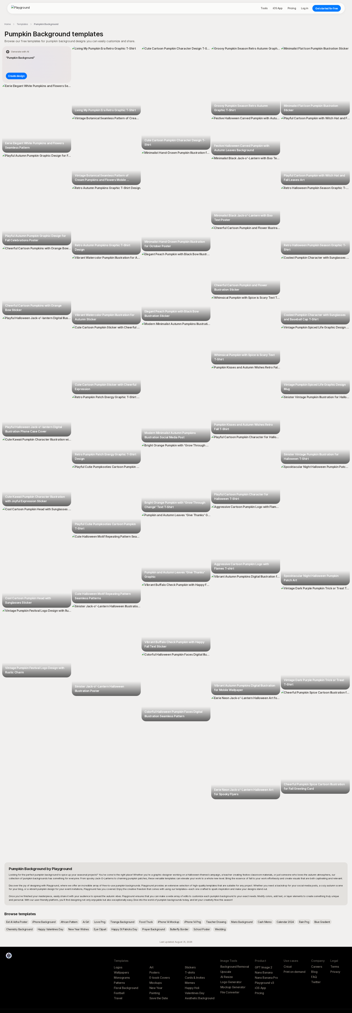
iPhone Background (44, 921)
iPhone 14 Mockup (168, 921)
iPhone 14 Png (192, 921)
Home (7, 24)
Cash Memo (265, 921)
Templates (22, 24)
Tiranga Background (122, 921)
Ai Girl (86, 921)
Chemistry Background (19, 929)
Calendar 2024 (285, 921)
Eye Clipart (100, 929)
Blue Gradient (322, 921)
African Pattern (69, 921)
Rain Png (304, 921)
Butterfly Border (179, 929)
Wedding (220, 929)
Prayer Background (153, 929)
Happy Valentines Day (50, 929)
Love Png (99, 921)
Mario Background (242, 921)
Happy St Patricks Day (124, 929)
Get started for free (326, 8)
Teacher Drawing (216, 921)
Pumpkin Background (46, 24)
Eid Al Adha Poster (16, 921)
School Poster (202, 929)
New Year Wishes (78, 929)
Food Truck (146, 921)
